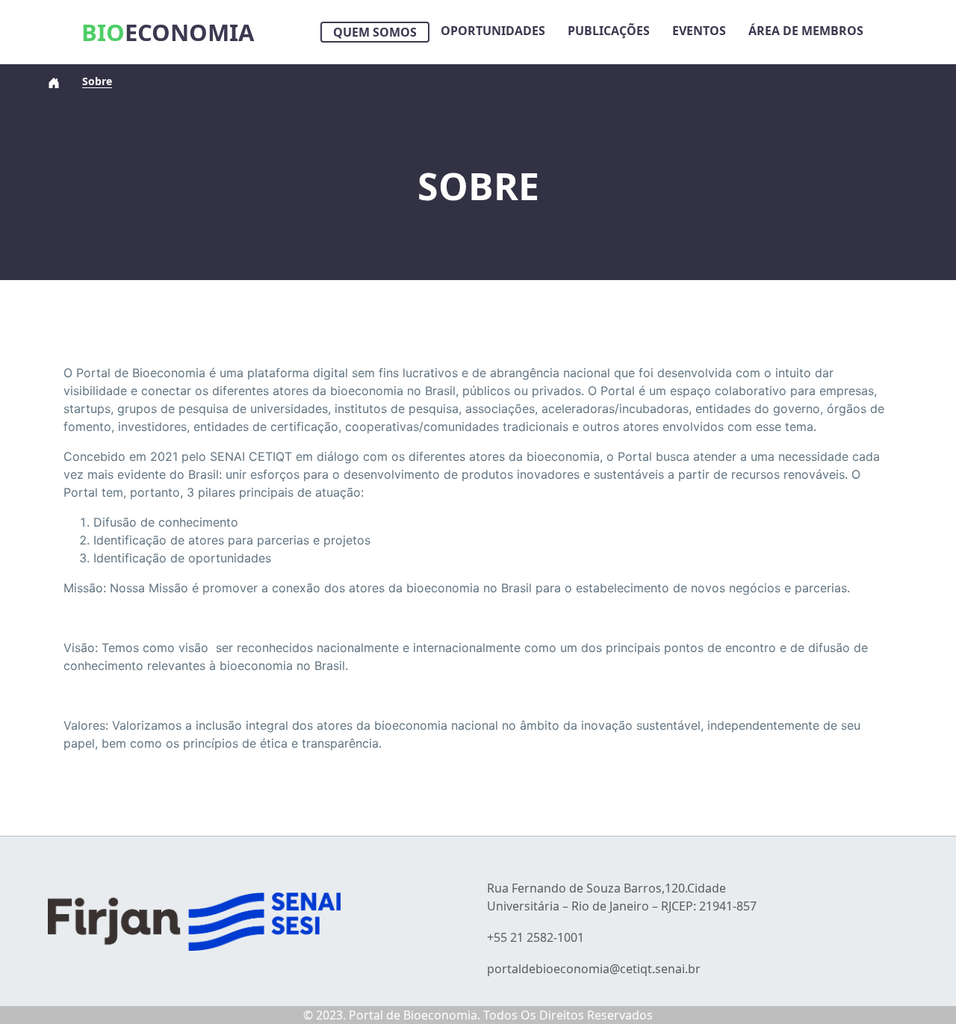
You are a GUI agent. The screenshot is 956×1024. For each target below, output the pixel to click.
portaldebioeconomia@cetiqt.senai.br (594, 969)
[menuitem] (374, 32)
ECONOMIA (167, 32)
